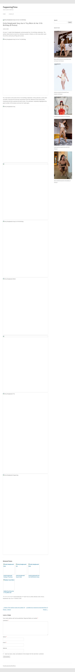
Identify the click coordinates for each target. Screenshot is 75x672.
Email (5, 642)
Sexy (10, 598)
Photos (42, 596)
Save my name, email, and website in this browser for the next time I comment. (24, 654)
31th (28, 596)
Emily (39, 596)
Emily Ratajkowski (17, 596)
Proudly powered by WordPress (9, 665)
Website (5, 648)
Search (55, 20)
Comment (6, 620)
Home (4, 14)
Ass (30, 596)
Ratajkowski (5, 598)
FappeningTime (10, 7)
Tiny (12, 598)
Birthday (36, 596)
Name (5, 636)
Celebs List (11, 14)
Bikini (32, 596)
